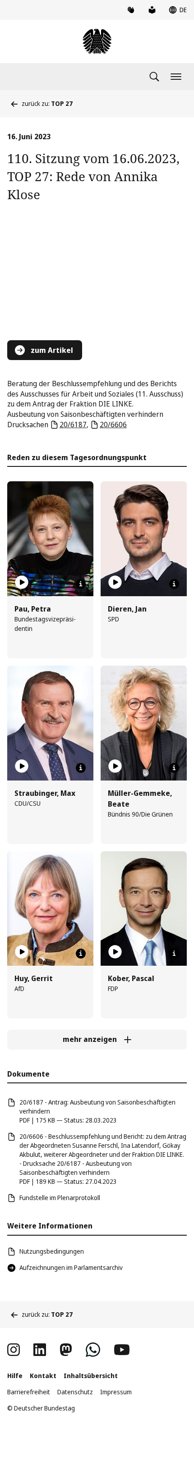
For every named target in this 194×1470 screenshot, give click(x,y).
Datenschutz (75, 1392)
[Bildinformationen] (80, 584)
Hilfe (15, 1375)
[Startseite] (97, 41)
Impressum (116, 1392)
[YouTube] (122, 1349)
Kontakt (43, 1375)
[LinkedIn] (39, 1349)
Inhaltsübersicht (91, 1375)
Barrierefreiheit (28, 1392)
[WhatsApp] (93, 1349)
